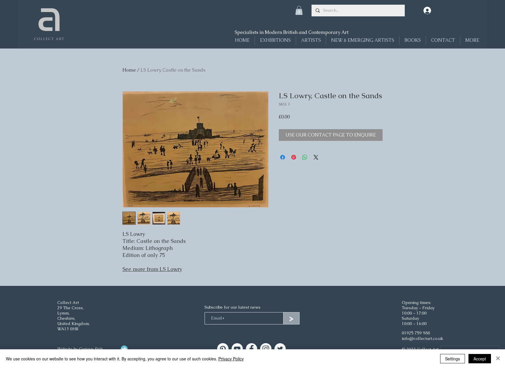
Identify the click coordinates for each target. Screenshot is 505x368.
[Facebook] (251, 349)
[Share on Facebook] (282, 157)
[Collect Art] (223, 349)
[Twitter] (280, 349)
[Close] (497, 358)
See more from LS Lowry (152, 269)
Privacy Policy (231, 359)
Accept (479, 359)
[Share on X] (315, 157)
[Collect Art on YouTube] (237, 349)
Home (129, 70)
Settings (452, 359)
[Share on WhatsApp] (304, 157)
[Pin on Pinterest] (293, 157)
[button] (299, 10)
